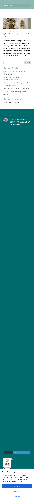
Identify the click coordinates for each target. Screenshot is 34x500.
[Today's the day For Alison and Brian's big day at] (17, 215)
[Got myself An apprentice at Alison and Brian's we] (17, 183)
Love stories (22, 34)
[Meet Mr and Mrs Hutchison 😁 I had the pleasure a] (17, 361)
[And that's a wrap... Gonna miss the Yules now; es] (17, 151)
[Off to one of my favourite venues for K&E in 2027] (17, 232)
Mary (6, 34)
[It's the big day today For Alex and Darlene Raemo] (17, 345)
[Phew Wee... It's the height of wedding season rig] (17, 280)
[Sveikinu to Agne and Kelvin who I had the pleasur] (17, 426)
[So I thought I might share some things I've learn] (17, 442)
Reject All (17, 496)
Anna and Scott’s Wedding (12, 32)
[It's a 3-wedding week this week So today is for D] (17, 329)
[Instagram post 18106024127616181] (17, 199)
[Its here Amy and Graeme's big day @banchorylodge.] (17, 134)
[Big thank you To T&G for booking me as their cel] (17, 167)
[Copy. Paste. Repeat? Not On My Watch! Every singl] (17, 393)
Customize (17, 491)
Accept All (17, 486)
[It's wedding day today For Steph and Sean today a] (17, 377)
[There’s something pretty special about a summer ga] (17, 264)
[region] (17, 484)
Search (27, 62)
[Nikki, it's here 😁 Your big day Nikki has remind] (17, 312)
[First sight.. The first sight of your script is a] (17, 409)
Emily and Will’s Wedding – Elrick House (16, 88)
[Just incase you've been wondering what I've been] (17, 248)
